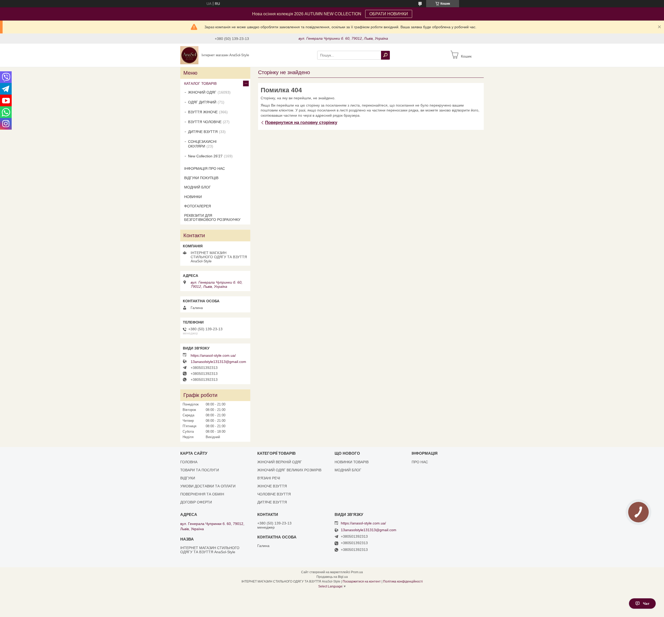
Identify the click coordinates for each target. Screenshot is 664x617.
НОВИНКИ (193, 197)
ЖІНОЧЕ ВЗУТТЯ (272, 486)
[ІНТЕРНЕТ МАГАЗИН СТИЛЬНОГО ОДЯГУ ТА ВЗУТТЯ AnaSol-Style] (189, 55)
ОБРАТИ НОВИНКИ (388, 14)
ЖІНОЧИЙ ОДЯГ (202, 92)
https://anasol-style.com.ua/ (213, 355)
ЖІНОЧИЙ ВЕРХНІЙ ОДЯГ (279, 462)
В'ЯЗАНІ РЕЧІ (268, 478)
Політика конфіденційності (403, 581)
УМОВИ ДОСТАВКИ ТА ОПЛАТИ (208, 486)
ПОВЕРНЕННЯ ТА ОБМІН (202, 494)
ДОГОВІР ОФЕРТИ (196, 502)
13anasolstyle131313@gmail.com (218, 362)
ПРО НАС (420, 462)
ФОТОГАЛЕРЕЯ (197, 206)
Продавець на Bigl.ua (332, 577)
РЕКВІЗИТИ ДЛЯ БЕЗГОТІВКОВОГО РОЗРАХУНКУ (212, 217)
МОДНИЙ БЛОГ (197, 187)
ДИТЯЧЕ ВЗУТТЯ (203, 132)
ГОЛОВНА (188, 462)
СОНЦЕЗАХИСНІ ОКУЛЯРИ (202, 143)
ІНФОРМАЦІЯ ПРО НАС (204, 168)
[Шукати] (385, 55)
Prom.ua (357, 572)
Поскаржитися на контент (362, 581)
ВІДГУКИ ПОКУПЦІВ (201, 178)
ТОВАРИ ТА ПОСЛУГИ (199, 470)
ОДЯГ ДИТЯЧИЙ (202, 102)
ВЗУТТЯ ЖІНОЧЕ (203, 112)
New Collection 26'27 (205, 156)
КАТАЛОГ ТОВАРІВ (200, 83)
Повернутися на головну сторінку (301, 122)
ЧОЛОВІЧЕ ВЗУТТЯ (274, 494)
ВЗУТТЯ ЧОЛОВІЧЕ (205, 122)
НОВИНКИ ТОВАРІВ (352, 462)
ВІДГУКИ (187, 478)
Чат (646, 603)
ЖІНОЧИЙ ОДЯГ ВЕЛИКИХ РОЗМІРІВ (289, 470)
